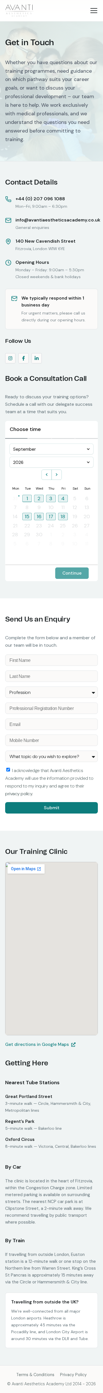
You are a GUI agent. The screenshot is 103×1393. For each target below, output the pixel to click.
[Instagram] (10, 358)
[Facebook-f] (23, 358)
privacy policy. (19, 794)
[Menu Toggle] (94, 11)
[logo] (19, 11)
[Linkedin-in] (36, 358)
